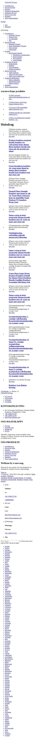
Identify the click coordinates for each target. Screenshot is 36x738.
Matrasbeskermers (14, 82)
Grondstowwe (9, 6)
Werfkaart (10, 476)
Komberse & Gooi (10, 13)
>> (11, 391)
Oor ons (7, 426)
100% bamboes (13, 73)
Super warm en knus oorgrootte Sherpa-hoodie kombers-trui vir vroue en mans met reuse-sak (19, 218)
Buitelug (11, 65)
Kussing (7, 9)
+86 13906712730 (10, 414)
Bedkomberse (13, 64)
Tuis (6, 25)
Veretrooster (12, 49)
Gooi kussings (17, 60)
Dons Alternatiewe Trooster (17, 46)
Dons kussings (17, 57)
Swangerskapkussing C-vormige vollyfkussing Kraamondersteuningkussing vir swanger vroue (21, 320)
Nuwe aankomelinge (11, 18)
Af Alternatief (13, 39)
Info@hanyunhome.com (12, 417)
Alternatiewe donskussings (21, 55)
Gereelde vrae (9, 427)
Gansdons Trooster (7, 478)
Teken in (3, 472)
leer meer (12, 136)
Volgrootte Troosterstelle (8, 479)
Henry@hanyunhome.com (13, 518)
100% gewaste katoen (16, 74)
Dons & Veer (13, 37)
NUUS (7, 431)
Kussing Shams (18, 478)
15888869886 (9, 500)
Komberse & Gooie (11, 62)
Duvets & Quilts (10, 7)
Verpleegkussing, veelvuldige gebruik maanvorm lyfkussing (18, 235)
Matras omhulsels (14, 80)
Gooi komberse (13, 67)
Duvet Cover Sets (10, 15)
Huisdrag (8, 16)
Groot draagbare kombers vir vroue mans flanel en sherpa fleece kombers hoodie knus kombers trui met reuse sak (19, 170)
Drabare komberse (14, 69)
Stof (10, 41)
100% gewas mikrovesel (16, 76)
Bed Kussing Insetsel (15, 53)
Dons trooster (13, 48)
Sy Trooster (27, 478)
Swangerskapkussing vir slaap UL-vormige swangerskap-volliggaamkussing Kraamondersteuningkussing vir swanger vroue (21, 345)
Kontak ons (8, 429)
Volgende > (6, 391)
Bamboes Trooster (14, 44)
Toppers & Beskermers (12, 11)
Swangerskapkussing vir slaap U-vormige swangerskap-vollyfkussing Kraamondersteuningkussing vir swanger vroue (21, 371)
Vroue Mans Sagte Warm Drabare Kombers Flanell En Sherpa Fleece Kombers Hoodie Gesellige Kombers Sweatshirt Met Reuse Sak (20, 277)
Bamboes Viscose (14, 35)
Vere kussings (17, 58)
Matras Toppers (14, 83)
